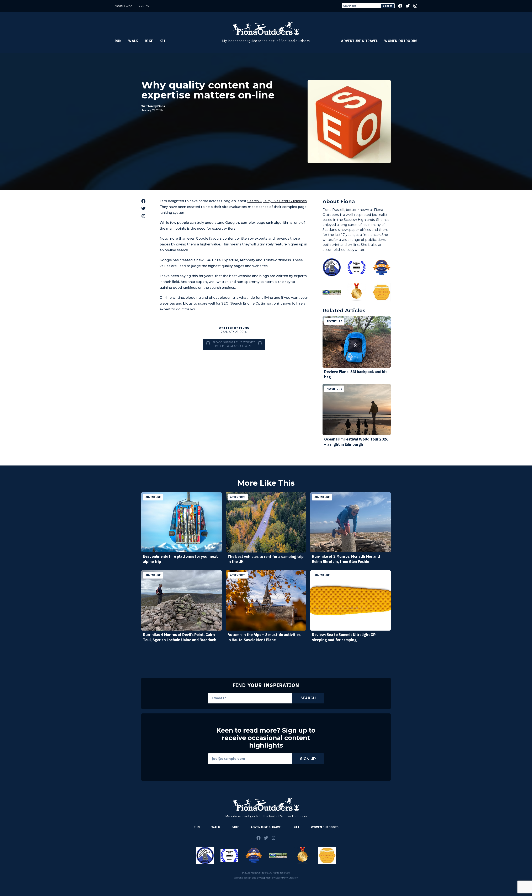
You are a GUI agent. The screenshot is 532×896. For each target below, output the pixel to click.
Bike (149, 41)
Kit (163, 41)
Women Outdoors (400, 41)
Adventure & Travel (359, 41)
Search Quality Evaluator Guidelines (277, 201)
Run (118, 41)
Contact (145, 5)
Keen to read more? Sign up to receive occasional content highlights (266, 738)
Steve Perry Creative (286, 877)
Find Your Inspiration (266, 685)
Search (388, 5)
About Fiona (123, 5)
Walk (133, 41)
